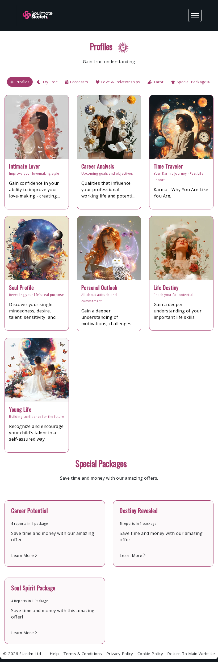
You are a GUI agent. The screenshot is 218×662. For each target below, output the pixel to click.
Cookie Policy (150, 653)
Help (54, 653)
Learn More (22, 555)
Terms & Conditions (82, 653)
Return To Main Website (191, 653)
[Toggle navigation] (195, 15)
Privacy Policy (119, 653)
